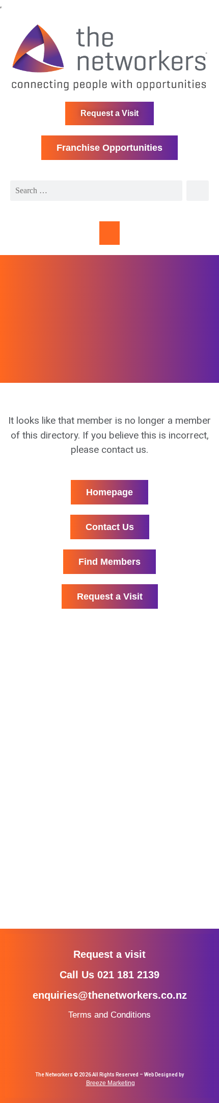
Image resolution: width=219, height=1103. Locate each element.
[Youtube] (146, 1047)
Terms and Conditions (109, 1015)
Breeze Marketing (110, 1083)
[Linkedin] (109, 1047)
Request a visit (109, 954)
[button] (109, 233)
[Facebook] (72, 1047)
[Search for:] (96, 190)
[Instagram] (91, 1047)
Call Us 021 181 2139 (109, 974)
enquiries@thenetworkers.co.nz (110, 995)
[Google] (128, 1047)
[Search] (197, 190)
